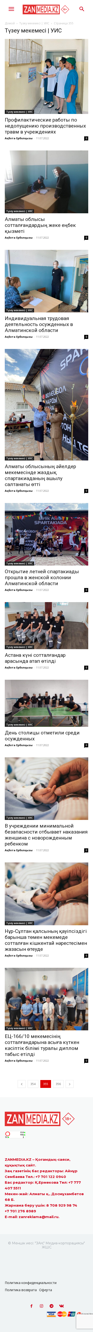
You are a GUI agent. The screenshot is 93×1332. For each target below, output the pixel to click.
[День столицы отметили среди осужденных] (46, 703)
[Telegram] (51, 1306)
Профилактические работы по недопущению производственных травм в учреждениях (45, 126)
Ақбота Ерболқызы (19, 138)
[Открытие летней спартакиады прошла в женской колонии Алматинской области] (46, 534)
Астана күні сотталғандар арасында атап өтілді (35, 658)
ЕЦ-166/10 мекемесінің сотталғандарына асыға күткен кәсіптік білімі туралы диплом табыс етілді (42, 1045)
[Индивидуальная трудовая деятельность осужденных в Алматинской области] (46, 281)
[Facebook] (31, 1306)
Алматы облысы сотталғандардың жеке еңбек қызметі (40, 225)
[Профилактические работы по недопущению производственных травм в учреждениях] (46, 76)
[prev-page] (22, 1084)
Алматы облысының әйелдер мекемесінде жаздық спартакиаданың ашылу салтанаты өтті (40, 475)
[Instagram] (41, 1306)
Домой (10, 23)
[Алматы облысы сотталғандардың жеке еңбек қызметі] (46, 181)
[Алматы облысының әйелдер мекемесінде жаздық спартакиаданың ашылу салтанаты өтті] (46, 404)
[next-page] (70, 1084)
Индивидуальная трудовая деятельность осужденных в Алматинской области (39, 324)
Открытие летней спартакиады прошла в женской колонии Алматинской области (42, 577)
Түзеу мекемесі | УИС (34, 23)
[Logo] (46, 9)
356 (58, 1084)
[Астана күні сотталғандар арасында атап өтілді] (46, 625)
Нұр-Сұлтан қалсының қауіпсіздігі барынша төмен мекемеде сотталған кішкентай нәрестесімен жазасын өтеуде (46, 940)
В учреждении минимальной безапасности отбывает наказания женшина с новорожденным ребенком (46, 835)
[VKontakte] (61, 1306)
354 (33, 1084)
